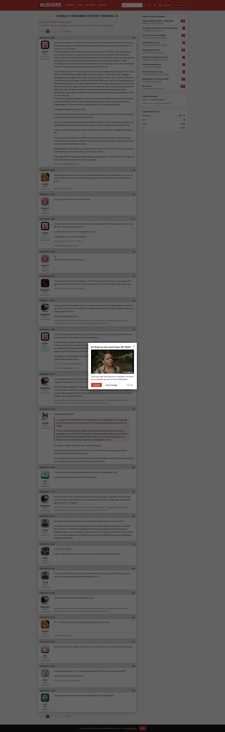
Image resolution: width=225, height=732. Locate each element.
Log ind (96, 385)
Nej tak (130, 385)
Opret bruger (112, 385)
